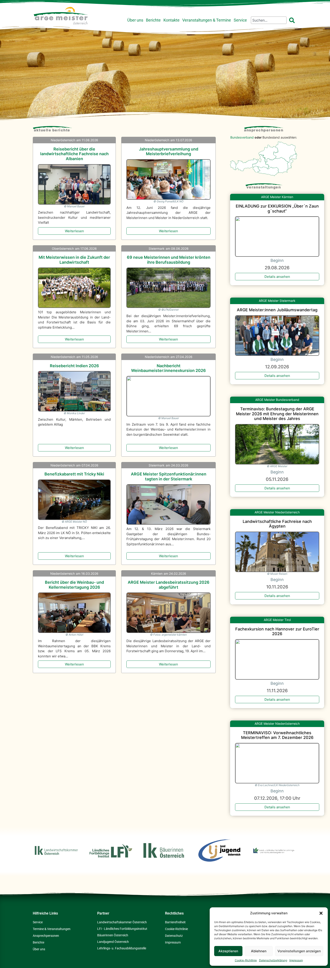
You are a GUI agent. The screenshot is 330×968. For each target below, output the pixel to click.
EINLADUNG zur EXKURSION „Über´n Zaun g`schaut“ (277, 208)
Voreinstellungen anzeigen (299, 951)
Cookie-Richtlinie (246, 960)
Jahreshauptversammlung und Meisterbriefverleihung (168, 151)
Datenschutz (174, 935)
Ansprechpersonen (263, 130)
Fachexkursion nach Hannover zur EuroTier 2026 (277, 631)
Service (240, 20)
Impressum (296, 960)
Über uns (135, 20)
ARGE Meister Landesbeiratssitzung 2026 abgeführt (168, 585)
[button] (321, 913)
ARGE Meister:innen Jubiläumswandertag (277, 309)
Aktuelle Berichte (52, 130)
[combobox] (269, 20)
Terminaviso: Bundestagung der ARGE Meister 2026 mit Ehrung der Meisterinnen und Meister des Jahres (277, 414)
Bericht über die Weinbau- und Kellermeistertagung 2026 (74, 585)
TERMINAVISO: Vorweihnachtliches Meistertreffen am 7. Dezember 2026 (277, 735)
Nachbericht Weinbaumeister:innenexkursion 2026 (168, 368)
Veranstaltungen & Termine (206, 20)
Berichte (153, 20)
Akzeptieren (228, 951)
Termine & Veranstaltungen (51, 929)
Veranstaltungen (263, 187)
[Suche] (292, 20)
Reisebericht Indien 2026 (74, 365)
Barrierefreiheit (175, 922)
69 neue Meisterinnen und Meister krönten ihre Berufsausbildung (168, 260)
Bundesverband (242, 137)
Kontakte (171, 20)
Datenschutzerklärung (273, 960)
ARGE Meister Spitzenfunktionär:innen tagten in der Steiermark (168, 476)
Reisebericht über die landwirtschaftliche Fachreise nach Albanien (74, 154)
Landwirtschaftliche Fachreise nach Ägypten (277, 524)
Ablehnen (258, 951)
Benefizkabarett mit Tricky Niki (74, 474)
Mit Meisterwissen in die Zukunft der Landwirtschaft (74, 260)
